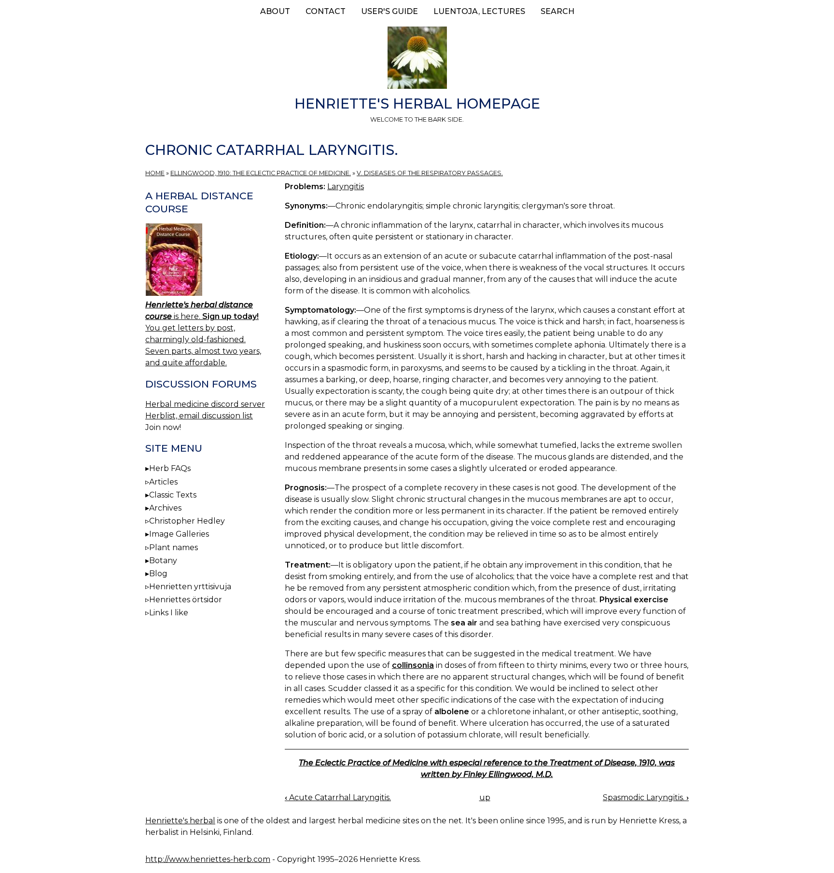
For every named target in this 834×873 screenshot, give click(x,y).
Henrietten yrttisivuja (190, 586)
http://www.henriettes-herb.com (207, 859)
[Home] (417, 59)
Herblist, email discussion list (199, 415)
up (484, 797)
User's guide (389, 11)
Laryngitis (345, 186)
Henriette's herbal (180, 820)
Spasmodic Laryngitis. (646, 797)
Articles (163, 481)
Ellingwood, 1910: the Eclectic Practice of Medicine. (260, 173)
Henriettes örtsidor (185, 599)
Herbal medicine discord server (205, 404)
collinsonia (413, 665)
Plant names (173, 547)
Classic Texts (172, 494)
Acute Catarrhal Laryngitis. (338, 797)
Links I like (168, 612)
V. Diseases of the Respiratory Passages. (430, 173)
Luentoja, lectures (479, 11)
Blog (158, 573)
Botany (163, 560)
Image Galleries (179, 534)
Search (557, 11)
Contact (326, 11)
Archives (165, 508)
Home (155, 173)
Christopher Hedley (187, 521)
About (275, 11)
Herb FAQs (170, 468)
